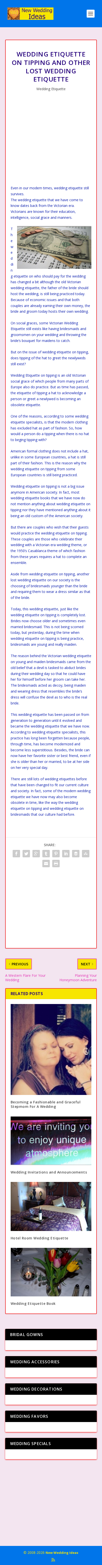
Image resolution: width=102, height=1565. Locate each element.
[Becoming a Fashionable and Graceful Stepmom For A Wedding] (51, 1049)
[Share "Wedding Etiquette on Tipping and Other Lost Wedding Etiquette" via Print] (56, 863)
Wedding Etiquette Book (33, 1303)
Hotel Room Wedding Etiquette (39, 1238)
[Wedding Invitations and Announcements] (51, 1141)
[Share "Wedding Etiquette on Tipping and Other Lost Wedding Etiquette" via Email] (46, 863)
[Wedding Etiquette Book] (51, 1272)
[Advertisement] (51, 140)
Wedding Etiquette (51, 88)
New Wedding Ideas (62, 1552)
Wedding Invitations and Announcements (49, 1172)
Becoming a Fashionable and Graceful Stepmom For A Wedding (46, 1104)
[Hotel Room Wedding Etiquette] (51, 1206)
